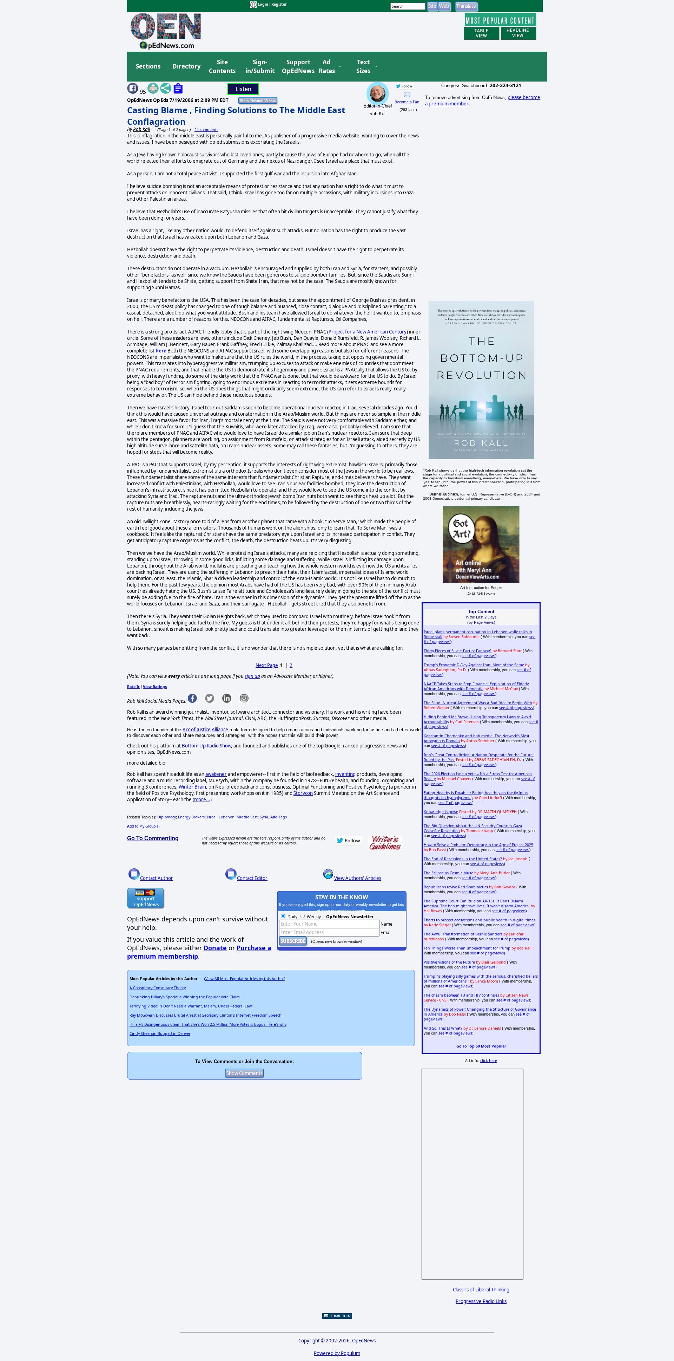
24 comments (206, 129)
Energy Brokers (191, 817)
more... (202, 799)
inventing (345, 774)
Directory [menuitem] (186, 66)
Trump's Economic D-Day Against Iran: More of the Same (474, 664)
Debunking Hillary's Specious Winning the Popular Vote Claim (185, 996)
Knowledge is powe (441, 811)
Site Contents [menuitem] (222, 66)
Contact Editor (252, 878)
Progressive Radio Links (481, 1301)
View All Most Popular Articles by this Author (244, 978)
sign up (252, 676)
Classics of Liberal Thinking (481, 1290)
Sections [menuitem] (148, 66)
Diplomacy (166, 817)
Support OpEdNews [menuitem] (295, 66)
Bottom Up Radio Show (206, 746)
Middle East (247, 817)
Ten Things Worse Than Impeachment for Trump (467, 948)
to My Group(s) (143, 826)
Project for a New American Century (368, 332)
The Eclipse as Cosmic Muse (448, 872)
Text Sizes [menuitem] (363, 66)
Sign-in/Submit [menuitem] (259, 66)
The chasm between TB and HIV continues (461, 995)
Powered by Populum (337, 1353)
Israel (212, 817)
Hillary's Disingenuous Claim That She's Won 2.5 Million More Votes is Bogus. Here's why (208, 1024)
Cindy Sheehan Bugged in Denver (160, 1033)
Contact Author (156, 878)
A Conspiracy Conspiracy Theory (158, 987)
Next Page (267, 665)
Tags (278, 817)
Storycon (303, 793)
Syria (264, 817)
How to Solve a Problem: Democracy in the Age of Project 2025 (478, 844)
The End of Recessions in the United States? (463, 858)
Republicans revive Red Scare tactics (456, 886)
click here (488, 1060)
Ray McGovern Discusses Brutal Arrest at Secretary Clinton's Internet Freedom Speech (206, 1015)
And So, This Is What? (443, 1028)
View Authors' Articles (357, 878)
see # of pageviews (478, 655)
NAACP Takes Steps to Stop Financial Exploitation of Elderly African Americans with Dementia (476, 686)
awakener (216, 774)
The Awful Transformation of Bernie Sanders (463, 934)
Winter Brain (192, 787)
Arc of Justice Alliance (205, 729)
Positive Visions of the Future (449, 962)
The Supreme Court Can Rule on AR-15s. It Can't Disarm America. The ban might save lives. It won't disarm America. (477, 903)
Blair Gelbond (493, 962)
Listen (243, 89)
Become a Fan (407, 101)
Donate (215, 948)
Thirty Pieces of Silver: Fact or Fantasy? (457, 650)
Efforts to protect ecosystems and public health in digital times (479, 920)
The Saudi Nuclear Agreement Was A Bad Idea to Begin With (478, 702)
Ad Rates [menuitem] (327, 66)
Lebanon (226, 817)
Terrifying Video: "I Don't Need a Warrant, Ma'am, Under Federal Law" (191, 1006)
